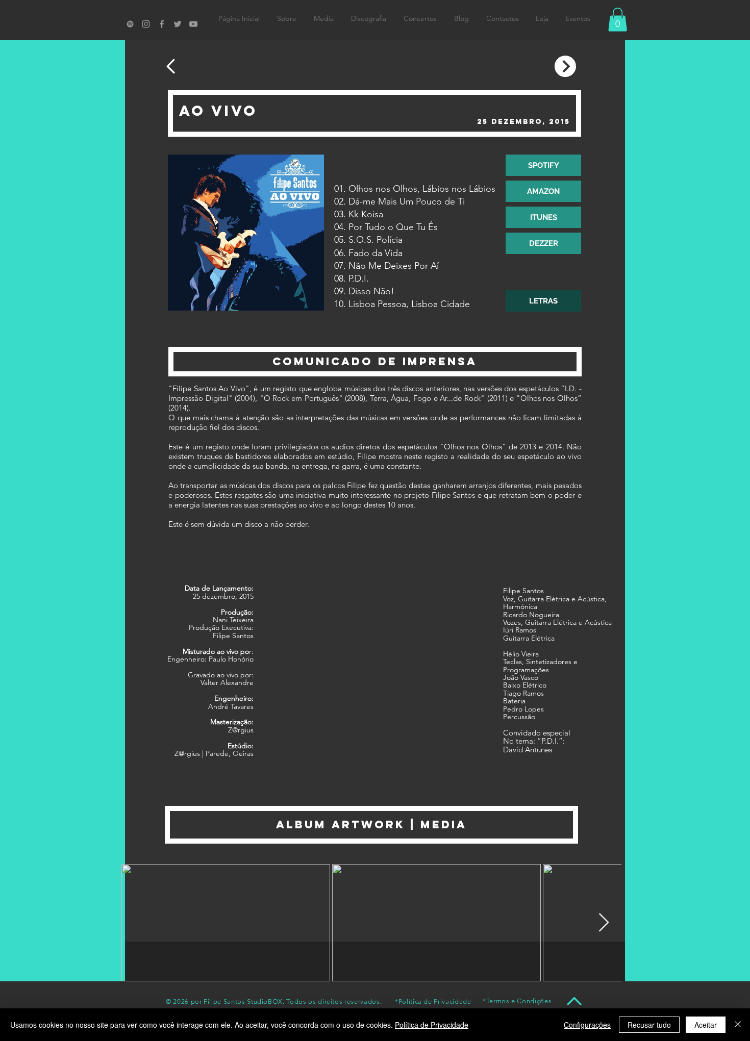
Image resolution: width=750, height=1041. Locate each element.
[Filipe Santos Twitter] (177, 24)
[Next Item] (604, 923)
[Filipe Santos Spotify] (130, 24)
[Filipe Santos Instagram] (146, 24)
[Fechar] (738, 1025)
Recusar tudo (649, 1025)
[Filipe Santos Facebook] (162, 24)
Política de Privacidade (431, 1025)
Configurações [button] (587, 1025)
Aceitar (705, 1025)
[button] (618, 20)
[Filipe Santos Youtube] (193, 24)
